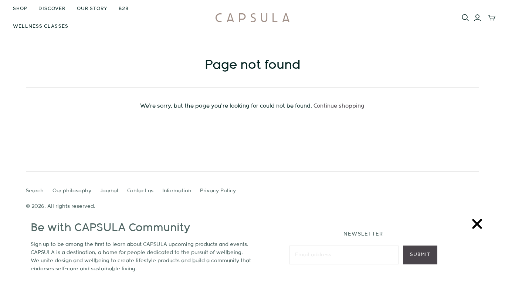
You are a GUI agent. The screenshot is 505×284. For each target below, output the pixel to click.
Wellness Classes (40, 26)
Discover (51, 8)
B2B (124, 8)
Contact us (140, 190)
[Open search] (465, 17)
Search (35, 190)
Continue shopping (339, 106)
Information (176, 190)
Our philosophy (71, 190)
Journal (109, 190)
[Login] (477, 18)
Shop (20, 8)
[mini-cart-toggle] (492, 18)
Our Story (92, 8)
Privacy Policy (218, 190)
